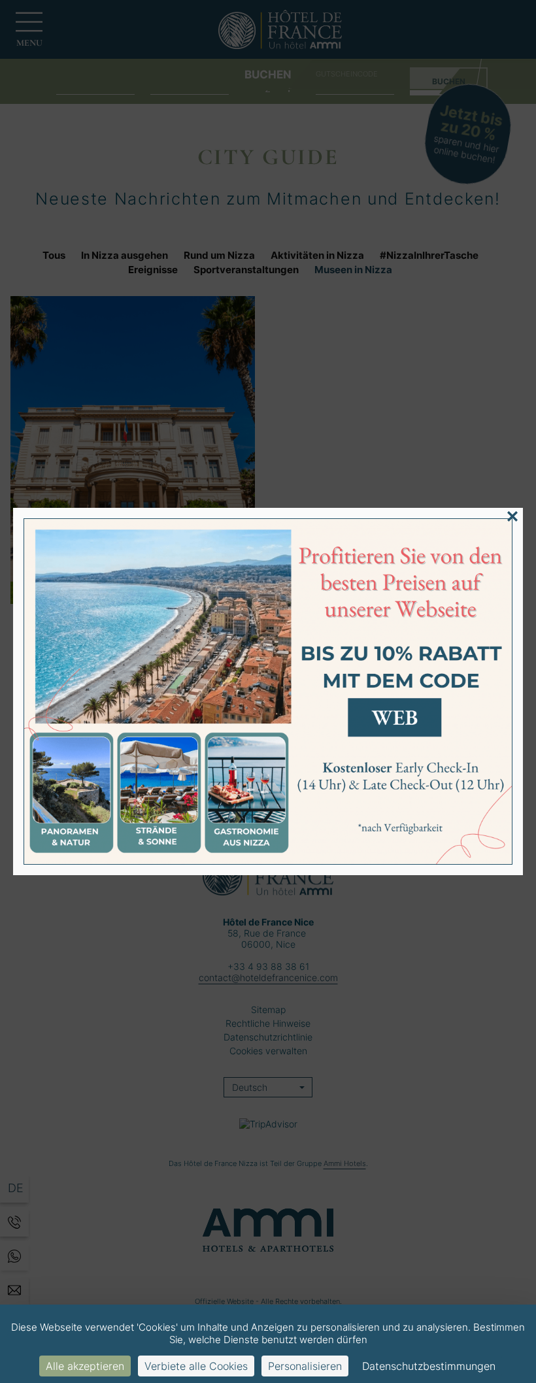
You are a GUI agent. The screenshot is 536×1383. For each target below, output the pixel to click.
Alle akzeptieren (85, 1366)
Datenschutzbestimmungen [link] (428, 1366)
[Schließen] (512, 516)
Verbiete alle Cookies (196, 1366)
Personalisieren (305, 1366)
